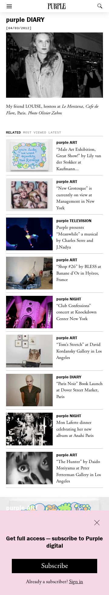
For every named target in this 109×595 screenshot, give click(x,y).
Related (13, 132)
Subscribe (54, 565)
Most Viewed (34, 132)
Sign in (76, 581)
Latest (54, 132)
